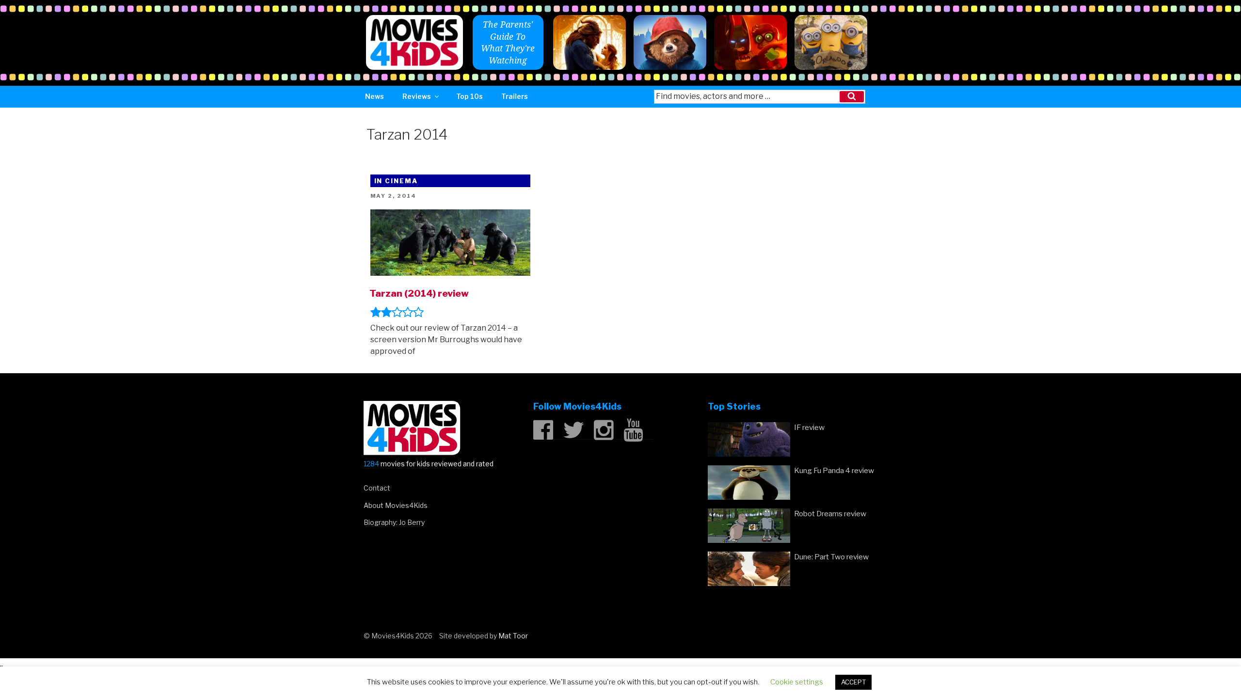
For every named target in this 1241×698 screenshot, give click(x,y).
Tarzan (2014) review (419, 293)
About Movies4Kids (396, 505)
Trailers (514, 96)
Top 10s (469, 96)
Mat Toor (513, 636)
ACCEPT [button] (853, 682)
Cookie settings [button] (796, 682)
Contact (377, 488)
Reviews (416, 96)
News (374, 96)
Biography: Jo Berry (394, 522)
